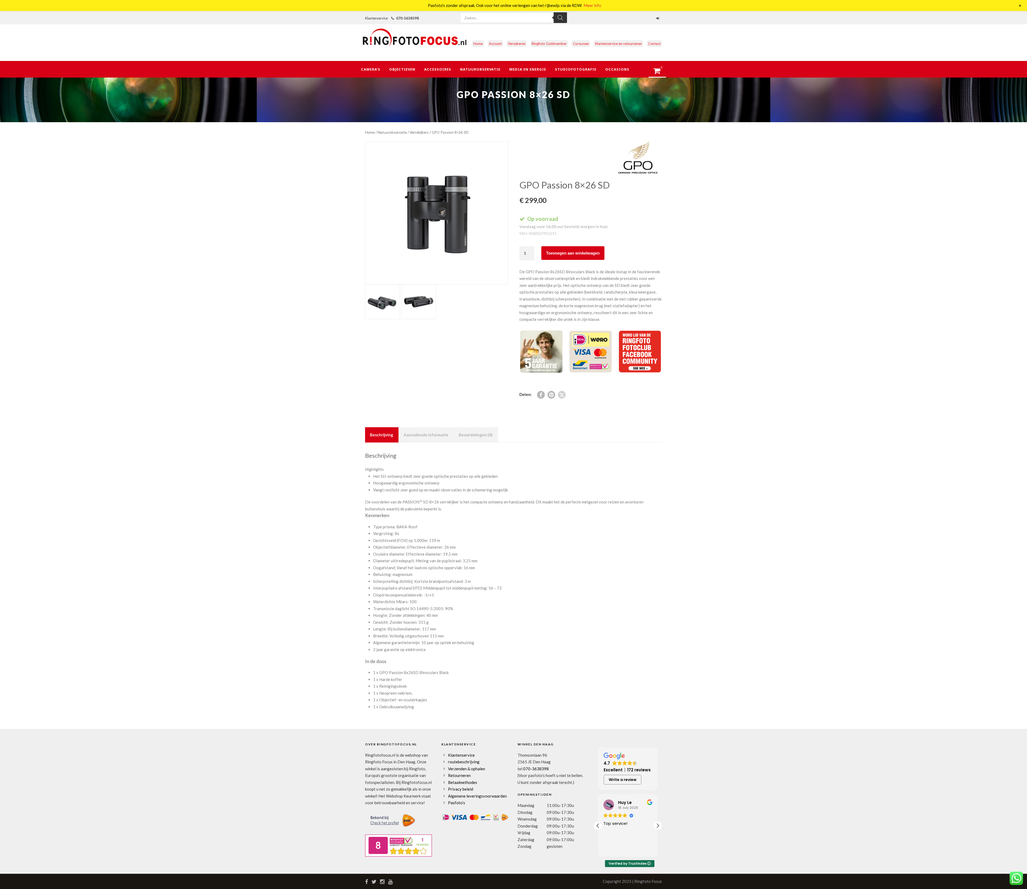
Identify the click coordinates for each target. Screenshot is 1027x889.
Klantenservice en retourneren (618, 43)
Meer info (592, 5)
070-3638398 (407, 18)
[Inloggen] (658, 18)
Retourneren (459, 775)
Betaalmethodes (462, 782)
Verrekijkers (419, 132)
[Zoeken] (560, 17)
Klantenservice (461, 755)
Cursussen (581, 43)
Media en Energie (527, 69)
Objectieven (402, 69)
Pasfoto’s (456, 802)
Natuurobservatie (480, 69)
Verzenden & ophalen (466, 768)
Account (495, 43)
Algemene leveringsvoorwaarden (477, 796)
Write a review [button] (623, 779)
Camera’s (370, 69)
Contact (654, 43)
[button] (658, 826)
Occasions (617, 69)
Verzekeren (517, 43)
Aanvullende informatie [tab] (426, 434)
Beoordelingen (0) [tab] (476, 434)
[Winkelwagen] (659, 72)
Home (478, 43)
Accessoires (437, 69)
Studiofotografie (575, 69)
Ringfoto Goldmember (549, 43)
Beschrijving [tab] (381, 434)
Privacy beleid (460, 789)
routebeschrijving (464, 761)
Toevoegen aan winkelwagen (573, 253)
